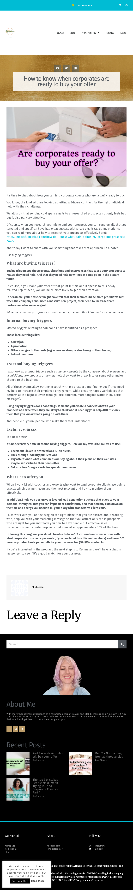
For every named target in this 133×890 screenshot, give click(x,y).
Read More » (38, 760)
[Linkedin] (120, 5)
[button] (57, 68)
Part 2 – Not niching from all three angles (109, 755)
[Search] (122, 644)
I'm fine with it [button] (20, 881)
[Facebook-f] (9, 729)
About (123, 32)
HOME (60, 32)
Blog (72, 32)
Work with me (88, 32)
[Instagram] (126, 5)
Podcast (110, 32)
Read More (38, 880)
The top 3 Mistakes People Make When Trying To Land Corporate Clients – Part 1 (45, 786)
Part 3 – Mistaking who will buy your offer (48, 755)
